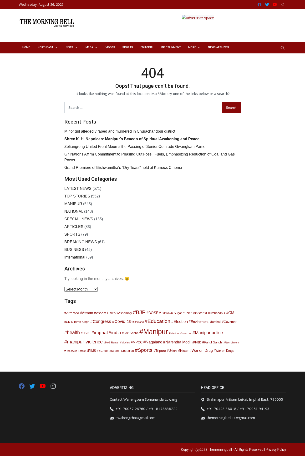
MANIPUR (73, 204)
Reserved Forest (76, 350)
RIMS (92, 350)
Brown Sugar (173, 313)
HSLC (86, 333)
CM (231, 313)
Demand (139, 322)
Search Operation (122, 350)
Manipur (155, 332)
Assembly (125, 313)
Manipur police (209, 332)
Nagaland (154, 342)
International (74, 257)
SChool (103, 350)
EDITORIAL (147, 47)
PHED (197, 342)
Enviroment (199, 322)
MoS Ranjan (112, 342)
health (73, 332)
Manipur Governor (181, 333)
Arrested (72, 313)
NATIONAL (73, 211)
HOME (26, 47)
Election (180, 321)
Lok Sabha (131, 333)
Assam (87, 313)
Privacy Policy (276, 449)
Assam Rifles (106, 313)
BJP (141, 312)
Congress (102, 321)
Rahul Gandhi (213, 342)
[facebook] (22, 385)
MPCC (137, 342)
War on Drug (202, 350)
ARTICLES (73, 227)
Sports (145, 350)
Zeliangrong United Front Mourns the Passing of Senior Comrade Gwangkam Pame (134, 147)
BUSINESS (74, 250)
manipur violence (85, 341)
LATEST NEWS (78, 189)
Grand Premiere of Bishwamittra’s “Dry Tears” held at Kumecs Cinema (123, 168)
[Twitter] (32, 385)
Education (158, 321)
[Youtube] (43, 385)
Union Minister (178, 350)
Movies (126, 342)
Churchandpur (215, 313)
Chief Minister (193, 313)
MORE (192, 47)
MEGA (89, 47)
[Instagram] (53, 385)
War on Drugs (224, 350)
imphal (101, 332)
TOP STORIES (77, 196)
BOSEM (155, 313)
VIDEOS (110, 47)
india (116, 332)
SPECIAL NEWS (78, 219)
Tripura (160, 350)
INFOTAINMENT (171, 47)
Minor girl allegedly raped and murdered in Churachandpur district (119, 131)
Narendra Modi (178, 342)
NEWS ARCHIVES (218, 47)
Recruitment (232, 342)
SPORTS (127, 47)
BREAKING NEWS (80, 242)
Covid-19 (123, 321)
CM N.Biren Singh (77, 322)
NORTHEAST (45, 47)
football (216, 322)
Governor (230, 322)
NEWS (69, 47)
